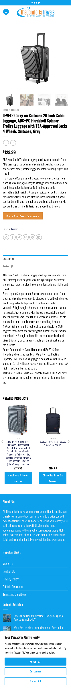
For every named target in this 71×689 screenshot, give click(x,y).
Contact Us (9, 571)
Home (5, 109)
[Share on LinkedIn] (39, 237)
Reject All (35, 681)
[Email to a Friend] (26, 237)
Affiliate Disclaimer (13, 586)
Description (8, 259)
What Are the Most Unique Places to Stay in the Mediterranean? (38, 629)
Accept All (35, 661)
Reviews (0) (8, 266)
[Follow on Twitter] (39, 3)
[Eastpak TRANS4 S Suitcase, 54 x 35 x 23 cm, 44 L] (52, 419)
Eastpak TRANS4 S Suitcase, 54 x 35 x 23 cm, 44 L (53, 443)
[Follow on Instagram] (35, 3)
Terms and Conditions (14, 594)
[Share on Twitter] (19, 237)
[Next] (62, 58)
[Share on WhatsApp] (6, 237)
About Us (8, 564)
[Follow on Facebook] (32, 3)
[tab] (35, 259)
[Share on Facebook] (13, 237)
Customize (36, 671)
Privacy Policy (11, 579)
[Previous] (8, 58)
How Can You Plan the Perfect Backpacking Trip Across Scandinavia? (38, 617)
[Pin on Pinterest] (32, 237)
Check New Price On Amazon (22, 216)
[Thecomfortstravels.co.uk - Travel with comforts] (35, 11)
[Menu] (6, 12)
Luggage (15, 109)
